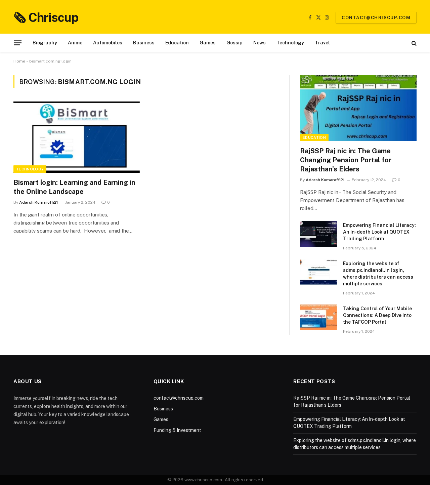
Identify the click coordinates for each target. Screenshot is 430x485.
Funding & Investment (177, 430)
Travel (322, 42)
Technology (290, 42)
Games (208, 42)
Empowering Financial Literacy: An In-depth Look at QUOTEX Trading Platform (379, 232)
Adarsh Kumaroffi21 (38, 202)
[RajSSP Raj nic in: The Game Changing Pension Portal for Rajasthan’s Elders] (358, 108)
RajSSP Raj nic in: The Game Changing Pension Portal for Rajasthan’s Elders (345, 160)
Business (144, 42)
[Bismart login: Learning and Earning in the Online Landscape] (76, 137)
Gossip (234, 42)
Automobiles (107, 42)
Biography (45, 42)
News (259, 42)
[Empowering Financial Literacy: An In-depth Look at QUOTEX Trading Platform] (318, 234)
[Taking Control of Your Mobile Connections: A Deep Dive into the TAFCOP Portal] (318, 317)
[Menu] (18, 42)
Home (19, 61)
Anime (75, 42)
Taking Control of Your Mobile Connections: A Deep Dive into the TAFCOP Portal (377, 315)
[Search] (413, 42)
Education (177, 42)
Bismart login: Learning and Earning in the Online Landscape (74, 187)
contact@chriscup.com (376, 17)
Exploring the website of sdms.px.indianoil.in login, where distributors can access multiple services (378, 273)
